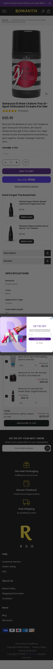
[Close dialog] (51, 318)
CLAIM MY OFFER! (40, 338)
